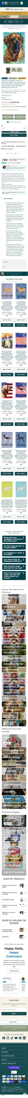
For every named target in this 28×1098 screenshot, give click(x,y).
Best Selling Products (13, 164)
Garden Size (10, 170)
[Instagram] (7, 1029)
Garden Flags (4, 170)
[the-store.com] (14, 16)
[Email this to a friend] (19, 144)
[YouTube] (16, 1029)
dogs (10, 177)
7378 (7, 177)
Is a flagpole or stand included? (13, 545)
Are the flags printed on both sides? (13, 538)
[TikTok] (12, 1029)
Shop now (6, 592)
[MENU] (1, 16)
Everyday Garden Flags (6, 169)
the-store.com (10, 1078)
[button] (2, 3)
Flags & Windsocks (8, 175)
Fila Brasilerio (20, 177)
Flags (20, 169)
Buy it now (14, 126)
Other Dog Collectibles (13, 180)
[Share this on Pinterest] (15, 144)
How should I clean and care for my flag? (13, 558)
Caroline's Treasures (6, 86)
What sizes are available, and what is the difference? (13, 530)
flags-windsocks (18, 178)
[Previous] (2, 43)
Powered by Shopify (20, 1082)
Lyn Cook (16, 170)
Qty (2, 116)
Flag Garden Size (10, 178)
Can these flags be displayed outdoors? (13, 551)
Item (4, 258)
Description (5, 253)
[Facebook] (3, 1029)
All (7, 164)
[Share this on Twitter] (7, 144)
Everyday (14, 177)
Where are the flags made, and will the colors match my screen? (12, 566)
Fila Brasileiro (15, 169)
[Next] (25, 43)
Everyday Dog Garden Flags (17, 167)
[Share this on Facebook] (11, 144)
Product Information (8, 189)
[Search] (22, 16)
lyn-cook (6, 180)
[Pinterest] (20, 1029)
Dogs (9, 167)
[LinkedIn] (24, 1029)
